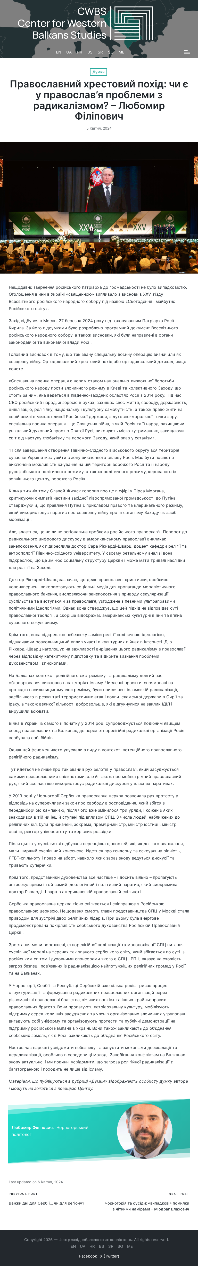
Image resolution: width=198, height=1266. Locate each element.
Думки (98, 72)
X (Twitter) (109, 1256)
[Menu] (187, 52)
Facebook (88, 1256)
